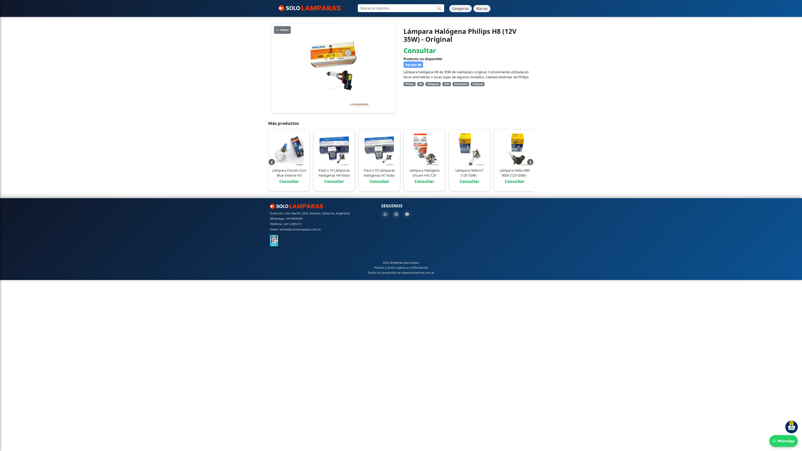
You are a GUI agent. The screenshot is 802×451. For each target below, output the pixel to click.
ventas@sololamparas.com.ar (300, 229)
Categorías (460, 8)
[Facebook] (407, 214)
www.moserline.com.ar (418, 273)
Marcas (482, 8)
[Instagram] (396, 214)
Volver (284, 30)
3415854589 (294, 218)
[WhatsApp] (385, 214)
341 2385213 (292, 224)
